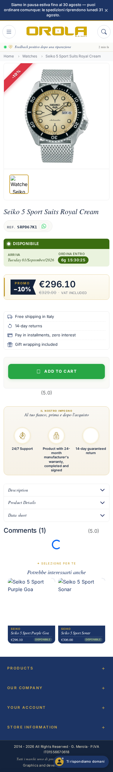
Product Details (22, 502)
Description (18, 490)
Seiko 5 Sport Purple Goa (30, 633)
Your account (26, 707)
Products (20, 668)
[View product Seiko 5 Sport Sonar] (81, 602)
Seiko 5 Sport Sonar (75, 633)
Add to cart (60, 371)
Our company (25, 687)
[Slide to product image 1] (19, 184)
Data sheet (17, 515)
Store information (32, 727)
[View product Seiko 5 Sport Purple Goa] (31, 602)
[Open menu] (9, 31)
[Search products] (104, 31)
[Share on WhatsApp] (44, 226)
